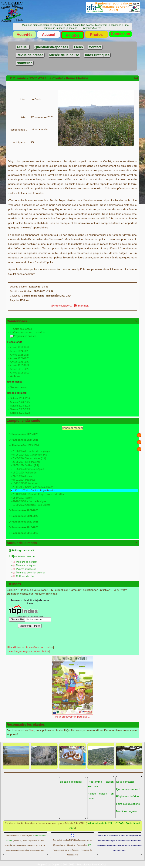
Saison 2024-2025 (20, 402)
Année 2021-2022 (19, 361)
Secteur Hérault (18, 387)
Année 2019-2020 (19, 369)
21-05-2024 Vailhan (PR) (25, 465)
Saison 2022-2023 (20, 409)
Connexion (120, 34)
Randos (72, 35)
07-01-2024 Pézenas (23, 479)
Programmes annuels (24, 336)
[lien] (31, 730)
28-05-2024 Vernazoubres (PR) (29, 458)
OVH (90, 845)
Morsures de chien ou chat (30, 572)
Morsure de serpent (26, 561)
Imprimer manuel (72, 427)
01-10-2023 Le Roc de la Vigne (29, 501)
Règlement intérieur (128, 796)
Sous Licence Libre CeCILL (91, 864)
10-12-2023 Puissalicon (25, 483)
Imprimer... (83, 305)
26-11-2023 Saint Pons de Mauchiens (32, 487)
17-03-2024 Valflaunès (24, 472)
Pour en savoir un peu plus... (72, 716)
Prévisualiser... (63, 305)
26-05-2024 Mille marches (26, 461)
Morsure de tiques (26, 565)
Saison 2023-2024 (20, 405)
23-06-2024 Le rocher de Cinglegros (31, 451)
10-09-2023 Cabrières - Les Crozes (31, 504)
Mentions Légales (126, 811)
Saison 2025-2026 (20, 398)
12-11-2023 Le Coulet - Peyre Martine (35, 490)
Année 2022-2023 (19, 358)
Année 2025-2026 (19, 347)
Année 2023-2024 (19, 354)
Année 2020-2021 (19, 365)
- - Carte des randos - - (22, 328)
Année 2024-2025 (19, 351)
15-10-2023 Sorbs (22, 497)
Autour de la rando (72, 543)
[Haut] (139, 435)
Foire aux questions (128, 803)
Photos (96, 34)
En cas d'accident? (71, 781)
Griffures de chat (25, 576)
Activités (24, 34)
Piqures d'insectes (26, 569)
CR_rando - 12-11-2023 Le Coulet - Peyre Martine (49, 78)
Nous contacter (125, 781)
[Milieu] (139, 442)
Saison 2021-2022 (20, 412)
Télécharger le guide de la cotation (28, 651)
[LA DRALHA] (12, 11)
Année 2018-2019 (19, 372)
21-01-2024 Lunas (22, 476)
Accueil (48, 34)
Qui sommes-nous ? (128, 789)
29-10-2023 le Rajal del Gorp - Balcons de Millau (38, 494)
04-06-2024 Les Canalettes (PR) (29, 454)
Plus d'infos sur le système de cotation (30, 647)
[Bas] (139, 449)
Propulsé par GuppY (48, 864)
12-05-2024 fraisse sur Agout (28, 469)
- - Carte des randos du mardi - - (27, 332)
